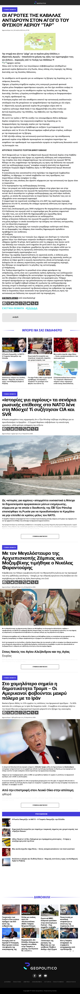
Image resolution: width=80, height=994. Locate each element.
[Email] (28, 303)
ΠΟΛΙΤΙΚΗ (17, 982)
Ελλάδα (32, 308)
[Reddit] (12, 303)
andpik (15, 317)
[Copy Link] (32, 303)
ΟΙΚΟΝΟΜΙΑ (37, 982)
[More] (36, 303)
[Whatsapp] (20, 303)
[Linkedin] (16, 303)
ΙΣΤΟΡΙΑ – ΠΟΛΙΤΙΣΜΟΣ (54, 982)
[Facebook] (4, 303)
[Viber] (24, 303)
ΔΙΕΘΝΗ (7, 982)
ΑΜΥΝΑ (27, 982)
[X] (8, 303)
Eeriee (54, 991)
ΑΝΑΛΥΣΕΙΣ (71, 982)
